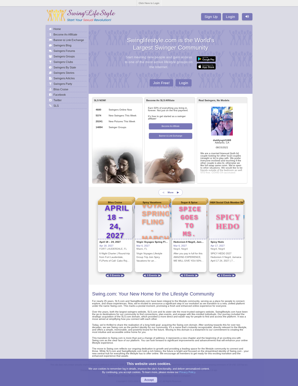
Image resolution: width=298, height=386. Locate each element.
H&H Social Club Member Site (226, 202)
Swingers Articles (64, 78)
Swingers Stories (63, 72)
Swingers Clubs (63, 61)
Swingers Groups (64, 56)
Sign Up (211, 17)
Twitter (57, 100)
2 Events (226, 275)
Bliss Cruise (115, 202)
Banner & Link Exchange (170, 136)
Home (57, 29)
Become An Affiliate (171, 126)
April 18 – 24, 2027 (110, 241)
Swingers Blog (62, 45)
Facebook (59, 94)
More (170, 192)
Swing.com (104, 294)
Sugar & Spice (189, 202)
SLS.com (120, 301)
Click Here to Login (149, 3)
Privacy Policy (187, 372)
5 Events (115, 275)
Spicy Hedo (217, 241)
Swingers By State (64, 67)
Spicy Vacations (152, 202)
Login (230, 17)
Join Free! (161, 83)
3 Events (152, 275)
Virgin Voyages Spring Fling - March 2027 (160, 241)
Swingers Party (62, 83)
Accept (149, 379)
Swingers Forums (64, 50)
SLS (56, 105)
